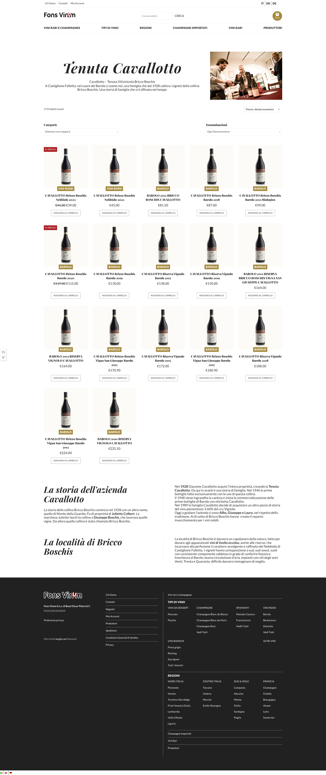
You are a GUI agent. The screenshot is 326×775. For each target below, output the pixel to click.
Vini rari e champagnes (62, 28)
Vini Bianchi (176, 641)
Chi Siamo (50, 3)
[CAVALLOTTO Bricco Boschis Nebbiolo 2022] (114, 167)
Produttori (273, 28)
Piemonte (173, 687)
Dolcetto (268, 626)
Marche (207, 699)
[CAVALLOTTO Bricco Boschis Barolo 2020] (66, 245)
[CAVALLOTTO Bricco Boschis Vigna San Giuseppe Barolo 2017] (212, 328)
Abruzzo (238, 693)
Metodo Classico (245, 614)
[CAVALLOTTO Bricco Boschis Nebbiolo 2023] (66, 167)
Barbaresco (269, 620)
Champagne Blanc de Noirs (212, 620)
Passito (172, 620)
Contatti (63, 3)
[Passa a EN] (6, 772)
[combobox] (82, 131)
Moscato (173, 614)
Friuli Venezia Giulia (179, 705)
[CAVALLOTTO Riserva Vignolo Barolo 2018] (260, 328)
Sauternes (269, 717)
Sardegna (239, 711)
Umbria (207, 693)
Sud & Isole (241, 681)
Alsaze (267, 705)
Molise (238, 699)
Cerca (179, 16)
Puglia (237, 717)
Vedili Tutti (242, 626)
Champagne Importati (190, 28)
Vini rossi (65, 188)
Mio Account (77, 3)
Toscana (207, 687)
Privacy (110, 644)
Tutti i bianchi (175, 665)
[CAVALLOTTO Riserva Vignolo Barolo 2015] (163, 328)
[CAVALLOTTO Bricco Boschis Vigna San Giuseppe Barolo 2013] (66, 410)
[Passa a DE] (11, 772)
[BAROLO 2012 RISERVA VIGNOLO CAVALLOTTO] (66, 328)
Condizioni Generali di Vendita (122, 637)
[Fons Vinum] (60, 16)
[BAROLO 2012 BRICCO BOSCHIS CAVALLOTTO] (163, 167)
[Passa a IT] (1, 772)
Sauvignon (174, 659)
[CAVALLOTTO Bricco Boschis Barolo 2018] (212, 167)
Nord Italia (176, 681)
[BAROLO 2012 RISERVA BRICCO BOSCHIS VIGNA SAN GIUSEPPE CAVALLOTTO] (260, 245)
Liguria (172, 723)
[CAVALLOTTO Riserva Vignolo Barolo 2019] (212, 245)
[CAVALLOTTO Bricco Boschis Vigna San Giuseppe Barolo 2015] (114, 328)
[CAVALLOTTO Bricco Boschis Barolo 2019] (114, 245)
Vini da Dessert (178, 607)
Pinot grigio (174, 647)
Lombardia (174, 711)
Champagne (205, 607)
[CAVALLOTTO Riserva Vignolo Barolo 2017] (163, 245)
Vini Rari (235, 28)
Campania (239, 687)
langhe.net (61, 639)
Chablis (267, 693)
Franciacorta (243, 620)
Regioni (146, 28)
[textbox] (82, 131)
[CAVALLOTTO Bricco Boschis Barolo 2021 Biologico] (260, 167)
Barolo (163, 188)
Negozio (110, 609)
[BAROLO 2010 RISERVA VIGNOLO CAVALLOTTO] (114, 410)
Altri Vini (269, 641)
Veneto (172, 693)
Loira (266, 711)
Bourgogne (269, 699)
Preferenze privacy (54, 620)
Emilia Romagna (212, 705)
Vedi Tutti (202, 632)
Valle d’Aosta (175, 717)
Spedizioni (111, 630)
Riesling (172, 653)
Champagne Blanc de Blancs (212, 614)
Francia (268, 681)
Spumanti (242, 607)
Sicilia (237, 705)
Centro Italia (212, 681)
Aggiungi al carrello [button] (65, 213)
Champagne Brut (206, 626)
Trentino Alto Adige (179, 699)
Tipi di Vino (110, 28)
